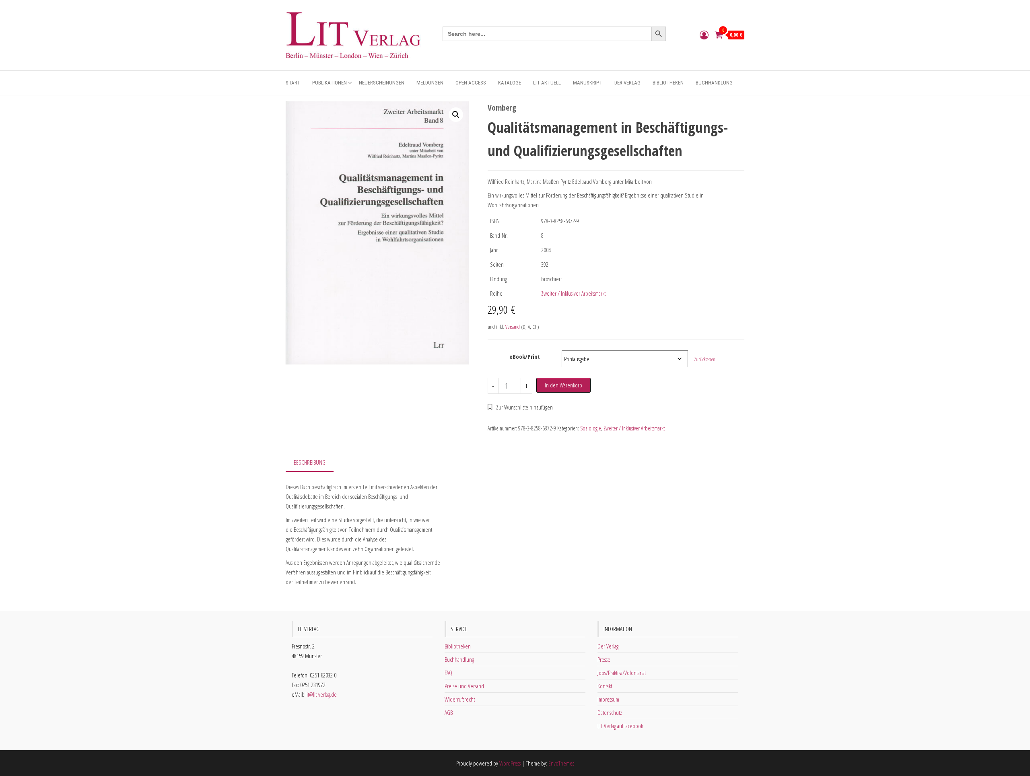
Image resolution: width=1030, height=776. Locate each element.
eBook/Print (524, 356)
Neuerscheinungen (381, 83)
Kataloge (509, 83)
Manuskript (587, 83)
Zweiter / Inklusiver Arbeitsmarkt (573, 293)
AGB (449, 712)
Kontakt (604, 686)
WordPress (510, 763)
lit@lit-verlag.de (321, 694)
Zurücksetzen (704, 359)
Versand (512, 326)
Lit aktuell (547, 83)
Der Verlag (627, 83)
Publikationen (329, 83)
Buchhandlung (714, 83)
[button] (456, 114)
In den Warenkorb (563, 385)
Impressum (608, 699)
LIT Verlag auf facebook (620, 726)
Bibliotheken (668, 83)
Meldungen (429, 83)
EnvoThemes (561, 763)
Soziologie (590, 428)
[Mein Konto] (704, 35)
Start (293, 83)
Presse (603, 659)
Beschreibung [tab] (309, 462)
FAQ (448, 673)
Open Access (470, 83)
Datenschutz (609, 712)
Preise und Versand (464, 686)
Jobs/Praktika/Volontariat (621, 673)
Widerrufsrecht (460, 699)
